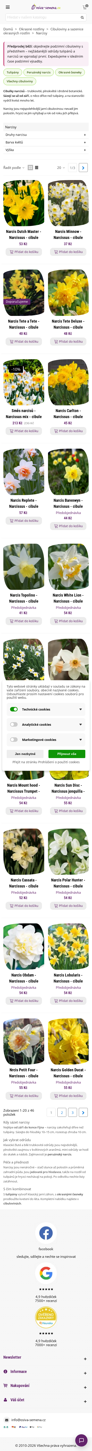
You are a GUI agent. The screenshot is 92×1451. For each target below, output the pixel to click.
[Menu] (7, 6)
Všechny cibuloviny (20, 81)
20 (59, 168)
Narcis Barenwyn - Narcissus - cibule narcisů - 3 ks (68, 506)
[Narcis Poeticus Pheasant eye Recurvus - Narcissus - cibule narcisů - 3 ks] (23, 662)
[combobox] (42, 17)
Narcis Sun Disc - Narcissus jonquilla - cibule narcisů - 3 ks (68, 791)
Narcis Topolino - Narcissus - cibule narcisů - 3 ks (23, 601)
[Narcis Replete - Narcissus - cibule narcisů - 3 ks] (23, 472)
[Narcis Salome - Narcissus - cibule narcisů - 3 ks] (68, 662)
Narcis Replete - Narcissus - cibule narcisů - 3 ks (23, 506)
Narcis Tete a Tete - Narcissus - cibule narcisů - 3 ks (24, 327)
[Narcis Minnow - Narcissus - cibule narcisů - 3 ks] (68, 203)
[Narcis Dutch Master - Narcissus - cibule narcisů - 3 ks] (23, 203)
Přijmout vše (66, 754)
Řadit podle (12, 168)
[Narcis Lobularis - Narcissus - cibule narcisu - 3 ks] (68, 946)
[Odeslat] (82, 17)
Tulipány (13, 72)
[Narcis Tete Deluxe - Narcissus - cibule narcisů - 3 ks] (68, 292)
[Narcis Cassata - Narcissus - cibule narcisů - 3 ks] (23, 852)
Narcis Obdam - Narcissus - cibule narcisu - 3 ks (23, 981)
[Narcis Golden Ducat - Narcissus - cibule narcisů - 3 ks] (68, 1041)
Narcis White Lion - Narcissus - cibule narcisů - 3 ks (68, 601)
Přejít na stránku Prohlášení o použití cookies (46, 762)
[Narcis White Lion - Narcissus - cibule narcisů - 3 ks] (68, 567)
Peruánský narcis (38, 72)
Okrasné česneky (70, 72)
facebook (46, 1249)
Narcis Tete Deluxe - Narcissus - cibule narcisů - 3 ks (68, 327)
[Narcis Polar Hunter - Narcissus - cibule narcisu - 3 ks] (68, 852)
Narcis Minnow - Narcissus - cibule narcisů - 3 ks (68, 237)
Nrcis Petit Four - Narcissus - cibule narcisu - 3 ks (23, 1076)
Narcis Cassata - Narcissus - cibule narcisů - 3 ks (23, 886)
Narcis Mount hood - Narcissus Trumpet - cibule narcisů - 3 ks (23, 791)
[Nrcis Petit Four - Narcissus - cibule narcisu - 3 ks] (23, 1041)
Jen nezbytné (25, 754)
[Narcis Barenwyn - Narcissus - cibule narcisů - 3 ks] (68, 472)
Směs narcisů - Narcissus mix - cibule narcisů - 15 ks (24, 416)
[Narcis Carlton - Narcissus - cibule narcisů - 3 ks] (68, 382)
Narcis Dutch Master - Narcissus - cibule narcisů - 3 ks (23, 237)
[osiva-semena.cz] (46, 6)
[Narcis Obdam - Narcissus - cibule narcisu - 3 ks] (23, 946)
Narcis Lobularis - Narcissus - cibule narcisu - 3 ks (68, 981)
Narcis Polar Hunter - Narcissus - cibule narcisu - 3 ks (68, 886)
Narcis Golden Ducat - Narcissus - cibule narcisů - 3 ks (68, 1076)
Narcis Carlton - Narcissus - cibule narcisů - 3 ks (68, 416)
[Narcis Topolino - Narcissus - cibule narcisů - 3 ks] (23, 567)
